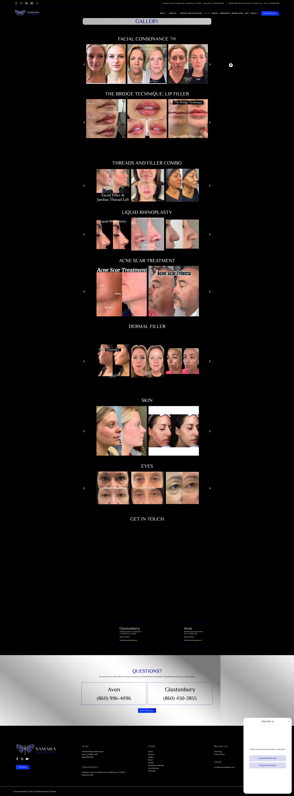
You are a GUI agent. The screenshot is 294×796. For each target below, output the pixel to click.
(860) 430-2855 (180, 698)
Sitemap (53, 791)
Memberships (225, 13)
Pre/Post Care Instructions (191, 13)
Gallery (207, 13)
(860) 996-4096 (114, 698)
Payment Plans (237, 13)
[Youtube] (26, 3)
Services (172, 13)
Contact (253, 13)
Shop (247, 13)
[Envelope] (31, 3)
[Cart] (37, 2)
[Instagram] (21, 3)
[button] (84, 122)
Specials (215, 13)
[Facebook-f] (16, 3)
